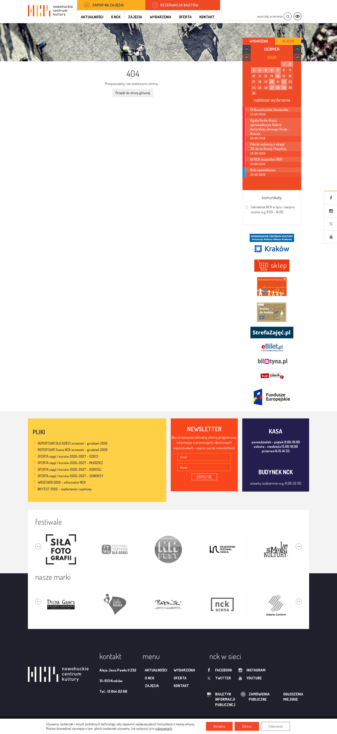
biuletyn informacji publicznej (220, 699)
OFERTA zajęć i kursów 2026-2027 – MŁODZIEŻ (70, 463)
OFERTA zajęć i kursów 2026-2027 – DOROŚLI (69, 469)
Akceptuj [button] (219, 726)
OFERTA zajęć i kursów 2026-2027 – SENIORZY (70, 476)
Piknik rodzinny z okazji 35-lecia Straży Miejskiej (268, 146)
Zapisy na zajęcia (108, 5)
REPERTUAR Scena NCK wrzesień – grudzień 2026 (73, 450)
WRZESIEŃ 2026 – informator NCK (62, 482)
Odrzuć (247, 726)
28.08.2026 (257, 138)
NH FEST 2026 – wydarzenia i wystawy (65, 489)
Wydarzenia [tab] (258, 41)
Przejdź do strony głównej (132, 93)
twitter (223, 678)
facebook (223, 670)
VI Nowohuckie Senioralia (269, 109)
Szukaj (287, 16)
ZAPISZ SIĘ (204, 477)
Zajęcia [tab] (288, 41)
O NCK (115, 17)
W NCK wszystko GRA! (266, 159)
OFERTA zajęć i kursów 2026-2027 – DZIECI (68, 456)
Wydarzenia (160, 17)
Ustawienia (275, 726)
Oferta (185, 17)
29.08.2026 (257, 164)
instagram (255, 670)
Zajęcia (135, 17)
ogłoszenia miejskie (283, 697)
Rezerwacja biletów (179, 5)
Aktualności (92, 17)
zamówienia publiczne (243, 696)
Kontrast (297, 16)
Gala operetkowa (262, 170)
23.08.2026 (257, 114)
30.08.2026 (257, 174)
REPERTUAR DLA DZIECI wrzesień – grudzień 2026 (73, 443)
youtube (254, 678)
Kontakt (207, 17)
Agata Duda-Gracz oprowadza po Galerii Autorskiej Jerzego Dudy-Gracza (269, 127)
